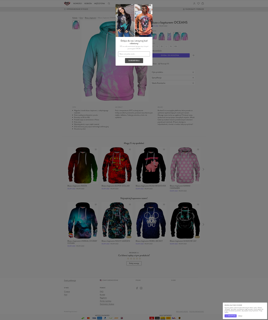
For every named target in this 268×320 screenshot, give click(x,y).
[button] (134, 160)
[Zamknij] (149, 7)
